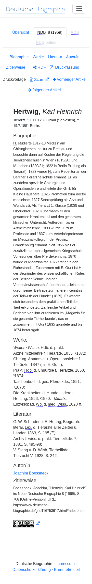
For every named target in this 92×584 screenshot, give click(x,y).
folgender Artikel (46, 90)
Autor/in (72, 57)
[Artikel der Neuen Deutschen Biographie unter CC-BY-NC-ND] (26, 523)
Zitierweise (15, 67)
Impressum (65, 564)
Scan (38, 80)
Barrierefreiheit (67, 570)
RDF (41, 67)
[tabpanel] (46, 292)
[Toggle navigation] (79, 9)
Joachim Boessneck (30, 473)
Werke (38, 57)
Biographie (19, 57)
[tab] (49, 32)
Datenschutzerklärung (32, 570)
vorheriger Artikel (72, 79)
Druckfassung (66, 67)
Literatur (55, 57)
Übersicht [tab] (20, 32)
